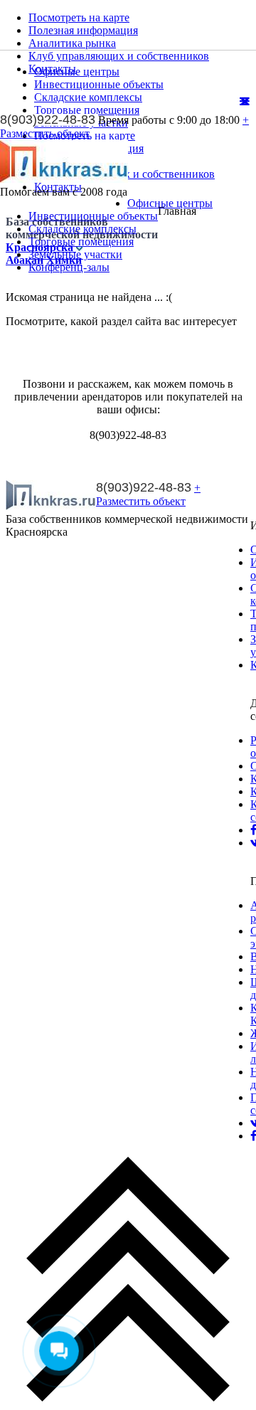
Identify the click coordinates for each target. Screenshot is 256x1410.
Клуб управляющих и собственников (118, 56)
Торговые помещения (81, 241)
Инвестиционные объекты (93, 216)
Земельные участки (75, 254)
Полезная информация (83, 30)
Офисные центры (170, 203)
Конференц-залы (69, 267)
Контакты (52, 69)
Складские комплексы (82, 229)
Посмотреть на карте (78, 17)
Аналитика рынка (72, 43)
